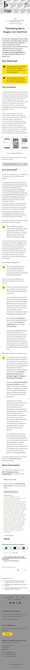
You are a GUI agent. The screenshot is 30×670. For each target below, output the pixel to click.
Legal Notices (14, 619)
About (10, 599)
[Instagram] (16, 603)
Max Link (15, 552)
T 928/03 (20, 243)
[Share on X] (15, 548)
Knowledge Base (8, 597)
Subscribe (7, 633)
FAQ (17, 597)
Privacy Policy (6, 619)
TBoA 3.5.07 (7, 560)
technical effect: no (14, 560)
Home (15, 18)
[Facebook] (20, 603)
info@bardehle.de (11, 656)
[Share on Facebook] (24, 548)
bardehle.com (18, 599)
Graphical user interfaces (13, 558)
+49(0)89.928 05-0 (10, 652)
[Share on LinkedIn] (6, 548)
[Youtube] (13, 603)
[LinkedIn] (10, 603)
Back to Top (15, 667)
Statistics (23, 597)
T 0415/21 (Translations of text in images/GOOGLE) (12, 472)
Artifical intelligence (15, 23)
